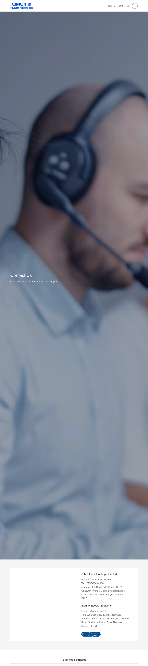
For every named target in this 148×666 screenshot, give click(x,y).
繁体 (121, 6)
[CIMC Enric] (21, 6)
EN (115, 6)
